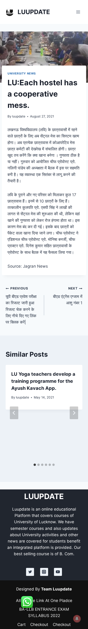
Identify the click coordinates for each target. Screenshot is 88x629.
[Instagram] (44, 572)
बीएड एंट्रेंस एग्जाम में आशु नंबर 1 (67, 295)
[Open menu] (78, 12)
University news (22, 73)
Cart (21, 624)
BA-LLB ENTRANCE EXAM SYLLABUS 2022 (44, 612)
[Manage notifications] (77, 618)
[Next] (74, 412)
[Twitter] (30, 572)
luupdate (18, 116)
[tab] (35, 465)
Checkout (39, 624)
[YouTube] (58, 572)
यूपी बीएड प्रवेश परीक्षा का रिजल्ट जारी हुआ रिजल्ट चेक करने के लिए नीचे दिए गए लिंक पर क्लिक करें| (21, 305)
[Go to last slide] (14, 412)
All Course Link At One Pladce (44, 600)
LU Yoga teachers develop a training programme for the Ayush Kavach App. (43, 381)
